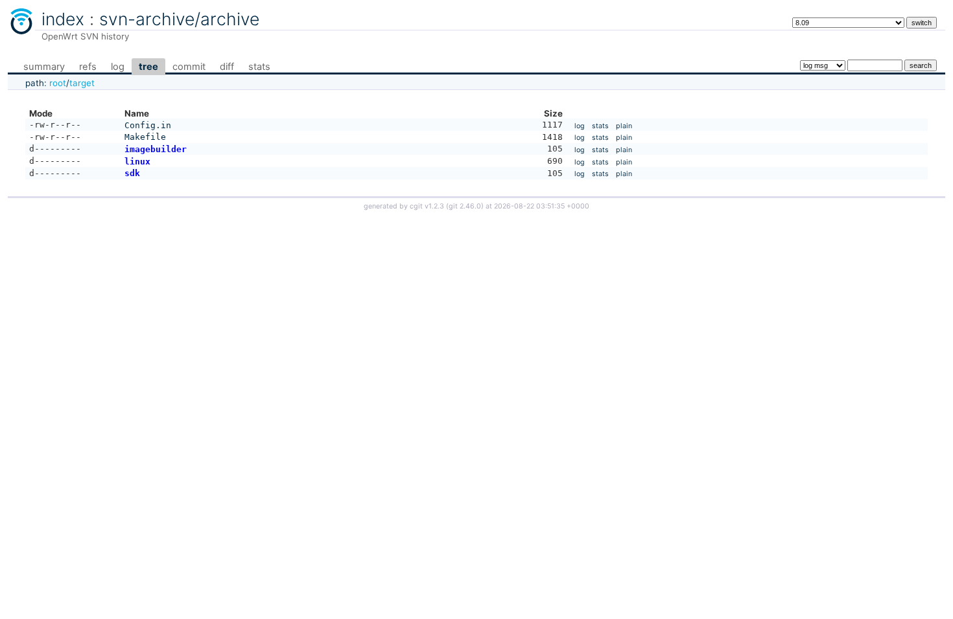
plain (624, 126)
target (82, 83)
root (57, 83)
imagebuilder (155, 149)
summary (44, 67)
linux (137, 161)
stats (259, 67)
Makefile (145, 137)
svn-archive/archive (179, 18)
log (117, 67)
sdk (132, 173)
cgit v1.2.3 (427, 206)
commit (189, 67)
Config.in (147, 125)
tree (148, 67)
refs (88, 67)
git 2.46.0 (465, 206)
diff (227, 67)
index (62, 18)
